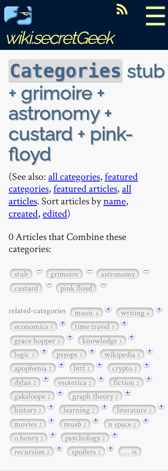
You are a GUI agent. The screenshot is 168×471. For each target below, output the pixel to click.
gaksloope (32, 396)
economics (33, 326)
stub (21, 274)
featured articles (85, 188)
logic (24, 354)
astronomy (118, 274)
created (23, 213)
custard (26, 288)
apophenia (33, 368)
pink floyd (76, 288)
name (114, 200)
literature (134, 410)
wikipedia (122, 354)
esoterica (74, 382)
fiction (126, 382)
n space (122, 424)
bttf (82, 368)
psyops (69, 354)
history (27, 410)
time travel (95, 326)
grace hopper (37, 340)
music (87, 312)
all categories (74, 176)
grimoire (64, 274)
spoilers (86, 451)
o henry (28, 438)
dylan (25, 382)
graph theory (95, 396)
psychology (85, 438)
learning (79, 410)
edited (55, 213)
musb (75, 424)
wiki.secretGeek (58, 38)
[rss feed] (122, 9)
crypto (124, 368)
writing (135, 312)
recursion (32, 451)
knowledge (102, 340)
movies (28, 424)
